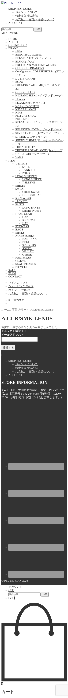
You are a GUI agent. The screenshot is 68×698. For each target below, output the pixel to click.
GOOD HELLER (25, 92)
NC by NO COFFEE (27, 106)
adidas (18, 51)
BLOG (12, 273)
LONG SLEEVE (32, 179)
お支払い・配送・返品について (34, 19)
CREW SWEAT (31, 191)
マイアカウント (18, 282)
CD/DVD (20, 260)
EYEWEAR (22, 226)
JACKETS (21, 201)
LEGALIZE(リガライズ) (30, 102)
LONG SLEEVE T (26, 176)
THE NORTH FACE (27, 147)
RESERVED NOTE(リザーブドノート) (38, 129)
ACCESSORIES (24, 235)
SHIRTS (20, 185)
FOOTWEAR (23, 257)
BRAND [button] (13, 48)
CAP (25, 216)
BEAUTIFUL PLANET (29, 54)
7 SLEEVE (28, 182)
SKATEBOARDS (25, 263)
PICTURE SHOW (25, 115)
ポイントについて (26, 12)
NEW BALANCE (25, 109)
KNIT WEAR (23, 198)
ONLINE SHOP (17, 45)
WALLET (28, 251)
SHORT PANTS (31, 210)
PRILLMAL (22, 118)
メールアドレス (12, 334)
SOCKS (27, 248)
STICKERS (29, 245)
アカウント (15, 586)
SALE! (12, 270)
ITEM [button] (11, 160)
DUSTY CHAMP (25, 78)
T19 (17, 143)
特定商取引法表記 (26, 15)
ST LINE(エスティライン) (31, 136)
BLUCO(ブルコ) (25, 61)
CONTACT (15, 276)
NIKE (18, 112)
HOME (12, 38)
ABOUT (13, 42)
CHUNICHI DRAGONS (29, 68)
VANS (19, 157)
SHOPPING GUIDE (20, 8)
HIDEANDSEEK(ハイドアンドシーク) (38, 95)
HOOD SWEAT (31, 195)
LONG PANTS (31, 207)
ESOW (19, 81)
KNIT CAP (28, 220)
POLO (26, 173)
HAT (25, 223)
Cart (11, 598)
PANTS (19, 204)
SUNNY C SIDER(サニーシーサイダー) (39, 140)
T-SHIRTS (21, 163)
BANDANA (29, 238)
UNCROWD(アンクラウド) (32, 153)
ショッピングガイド (20, 286)
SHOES (19, 232)
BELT (25, 242)
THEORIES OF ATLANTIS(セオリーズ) (39, 150)
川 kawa (20, 99)
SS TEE (26, 166)
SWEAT (20, 188)
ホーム (5, 309)
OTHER (27, 254)
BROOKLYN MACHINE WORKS (35, 65)
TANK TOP (29, 169)
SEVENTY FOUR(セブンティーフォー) (39, 133)
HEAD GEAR (23, 213)
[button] (9, 33)
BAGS (19, 229)
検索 (38, 29)
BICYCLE (21, 267)
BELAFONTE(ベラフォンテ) (33, 57)
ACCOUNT (15, 22)
